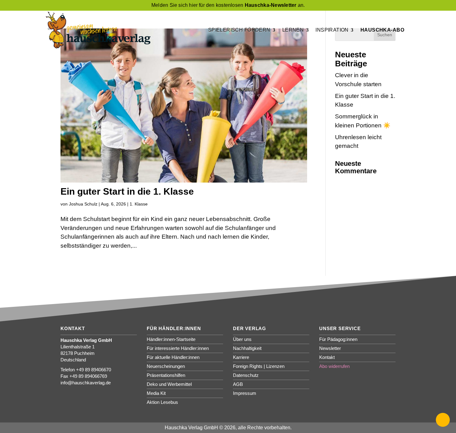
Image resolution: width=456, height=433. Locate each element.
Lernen (293, 30)
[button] (443, 420)
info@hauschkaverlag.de (85, 382)
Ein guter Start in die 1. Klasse (127, 191)
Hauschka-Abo (382, 30)
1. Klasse (139, 203)
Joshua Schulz (83, 203)
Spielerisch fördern (239, 30)
